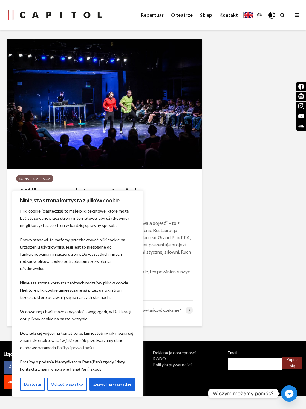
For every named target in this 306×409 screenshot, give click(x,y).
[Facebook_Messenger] (289, 393)
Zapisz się (292, 362)
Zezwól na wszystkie (112, 384)
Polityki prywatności (75, 347)
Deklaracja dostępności (174, 352)
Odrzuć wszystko (67, 384)
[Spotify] (301, 96)
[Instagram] (301, 106)
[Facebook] (10, 367)
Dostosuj (32, 384)
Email (232, 352)
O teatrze (182, 15)
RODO (159, 358)
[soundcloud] (10, 382)
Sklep (206, 15)
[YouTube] (301, 116)
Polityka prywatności (172, 364)
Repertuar (152, 15)
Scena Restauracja (34, 179)
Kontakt (228, 15)
